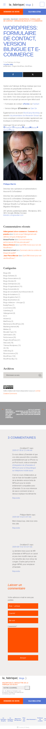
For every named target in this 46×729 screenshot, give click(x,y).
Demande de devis (11, 12)
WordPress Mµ (8, 359)
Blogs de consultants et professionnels (17, 292)
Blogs (5, 273)
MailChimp (7, 321)
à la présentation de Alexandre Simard (24, 115)
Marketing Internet (9, 327)
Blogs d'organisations (11, 286)
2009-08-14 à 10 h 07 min (22, 547)
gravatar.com (18, 215)
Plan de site (24, 719)
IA (4, 316)
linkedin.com (8, 215)
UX (4, 348)
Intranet (6, 318)
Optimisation (7, 335)
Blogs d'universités (10, 289)
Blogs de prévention (10, 300)
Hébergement (8, 313)
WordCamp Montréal (31, 113)
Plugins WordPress (18, 66)
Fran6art (36, 104)
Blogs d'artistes (8, 276)
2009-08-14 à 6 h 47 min (21, 517)
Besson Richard (9, 245)
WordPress (28, 66)
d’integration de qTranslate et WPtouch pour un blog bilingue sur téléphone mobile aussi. (24, 468)
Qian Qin (33, 108)
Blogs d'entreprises (10, 284)
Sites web (6, 343)
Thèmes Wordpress (10, 345)
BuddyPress (7, 305)
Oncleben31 (24, 448)
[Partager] (13, 74)
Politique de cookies (40, 719)
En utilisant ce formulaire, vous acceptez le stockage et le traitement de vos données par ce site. (12, 692)
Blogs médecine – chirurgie (12, 302)
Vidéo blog (7, 351)
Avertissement (31, 719)
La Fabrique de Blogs (10, 719)
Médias (5, 329)
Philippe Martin (9, 184)
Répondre (16, 498)
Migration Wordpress (17, 719)
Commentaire (12, 626)
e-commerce (7, 308)
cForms (26, 104)
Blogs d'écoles (8, 281)
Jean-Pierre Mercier (10, 256)
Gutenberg (7, 310)
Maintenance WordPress (12, 324)
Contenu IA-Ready (24, 727)
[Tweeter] (32, 74)
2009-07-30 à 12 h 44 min (22, 450)
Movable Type (8, 332)
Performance (8, 337)
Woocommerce (9, 353)
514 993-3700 (34, 12)
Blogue (14, 19)
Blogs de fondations (10, 294)
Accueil (6, 19)
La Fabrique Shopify (3, 719)
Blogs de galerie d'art (10, 297)
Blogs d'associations (10, 278)
